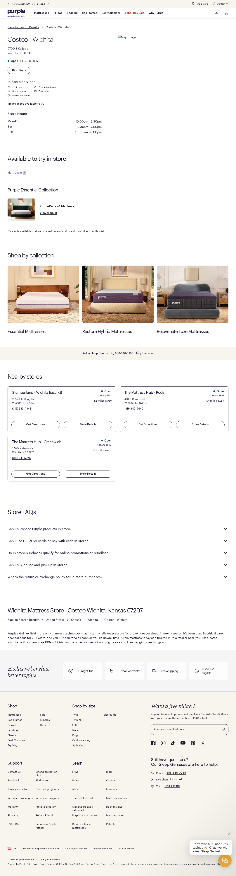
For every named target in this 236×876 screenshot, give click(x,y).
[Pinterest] (193, 743)
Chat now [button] (147, 353)
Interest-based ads (102, 848)
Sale (42, 714)
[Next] (48, 3)
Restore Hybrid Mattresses (118, 294)
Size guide (109, 714)
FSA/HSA (13, 824)
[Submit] (223, 729)
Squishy (12, 745)
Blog (109, 771)
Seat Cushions (111, 13)
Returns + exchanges (20, 797)
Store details (87, 424)
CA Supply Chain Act (76, 848)
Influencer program (47, 797)
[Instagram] (163, 743)
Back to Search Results (23, 27)
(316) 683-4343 (21, 409)
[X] (202, 743)
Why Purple (156, 13)
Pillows (58, 13)
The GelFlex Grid (82, 797)
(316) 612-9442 (133, 409)
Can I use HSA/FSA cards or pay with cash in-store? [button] (48, 541)
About (75, 789)
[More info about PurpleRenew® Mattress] (21, 209)
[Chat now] (138, 353)
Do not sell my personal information (41, 848)
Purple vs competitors (85, 815)
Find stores (42, 780)
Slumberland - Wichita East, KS (37, 392)
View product (48, 213)
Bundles (45, 719)
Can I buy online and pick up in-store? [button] (37, 565)
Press (75, 780)
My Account (216, 13)
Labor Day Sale (134, 13)
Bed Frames (89, 13)
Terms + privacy (126, 848)
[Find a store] (192, 3)
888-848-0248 (176, 773)
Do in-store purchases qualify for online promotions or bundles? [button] (58, 553)
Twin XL (76, 719)
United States (55, 619)
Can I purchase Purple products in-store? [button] (40, 529)
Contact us (14, 771)
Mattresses (41, 13)
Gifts (43, 724)
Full (74, 724)
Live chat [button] (176, 779)
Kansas (76, 619)
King (75, 735)
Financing (14, 815)
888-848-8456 (124, 353)
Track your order (17, 789)
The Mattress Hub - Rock (144, 392)
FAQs (75, 771)
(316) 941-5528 (21, 458)
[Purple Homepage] (16, 13)
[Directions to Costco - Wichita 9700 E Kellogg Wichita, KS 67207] (173, 55)
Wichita (92, 619)
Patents (110, 824)
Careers (111, 780)
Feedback (14, 780)
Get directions (35, 424)
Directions (19, 70)
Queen (76, 729)
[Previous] (9, 3)
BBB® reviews (114, 806)
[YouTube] (182, 743)
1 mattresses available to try (26, 104)
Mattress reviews (116, 797)
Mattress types (115, 815)
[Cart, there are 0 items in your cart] (226, 13)
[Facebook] (153, 743)
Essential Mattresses (43, 294)
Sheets (12, 735)
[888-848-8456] (112, 353)
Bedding (72, 13)
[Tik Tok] (173, 743)
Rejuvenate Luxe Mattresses (192, 294)
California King (81, 740)
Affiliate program (46, 806)
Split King (78, 745)
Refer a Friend (44, 815)
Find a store (202, 3)
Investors (111, 789)
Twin (75, 714)
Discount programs (47, 789)
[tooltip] (220, 3)
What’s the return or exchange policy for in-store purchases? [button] (55, 577)
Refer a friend (38, 3)
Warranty (13, 806)
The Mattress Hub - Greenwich (36, 441)
